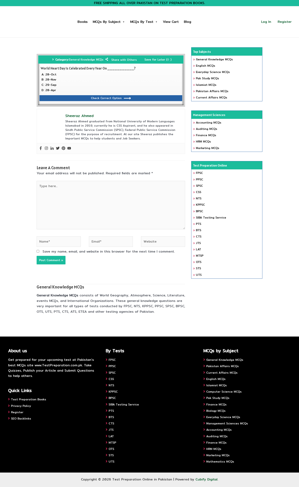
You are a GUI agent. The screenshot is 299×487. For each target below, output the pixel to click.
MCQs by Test (141, 21)
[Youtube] (69, 148)
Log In (266, 21)
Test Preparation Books (28, 399)
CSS (198, 192)
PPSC (199, 179)
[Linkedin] (52, 148)
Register (285, 21)
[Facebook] (41, 148)
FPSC (199, 173)
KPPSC (200, 204)
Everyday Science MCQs (213, 72)
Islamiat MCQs (206, 85)
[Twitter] (58, 148)
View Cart (171, 21)
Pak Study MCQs (207, 78)
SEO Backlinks (21, 418)
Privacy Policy (21, 406)
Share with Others (124, 60)
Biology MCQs (216, 411)
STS (198, 268)
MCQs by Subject (107, 21)
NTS (198, 198)
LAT (198, 249)
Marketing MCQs (207, 148)
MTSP (199, 255)
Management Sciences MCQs (227, 423)
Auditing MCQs (206, 129)
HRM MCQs (203, 141)
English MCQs (205, 65)
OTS (198, 262)
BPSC (199, 211)
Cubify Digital (206, 479)
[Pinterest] (63, 148)
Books (82, 21)
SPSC (199, 185)
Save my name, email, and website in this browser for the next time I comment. (109, 251)
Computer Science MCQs (224, 391)
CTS (198, 236)
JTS (198, 243)
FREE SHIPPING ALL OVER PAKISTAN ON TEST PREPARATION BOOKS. (149, 3)
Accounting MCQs (208, 122)
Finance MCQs (206, 135)
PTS (198, 224)
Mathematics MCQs (220, 461)
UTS (199, 275)
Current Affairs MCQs (211, 97)
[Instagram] (46, 148)
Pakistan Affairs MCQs (212, 91)
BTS (198, 230)
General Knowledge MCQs (86, 59)
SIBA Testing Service (211, 217)
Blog (187, 21)
